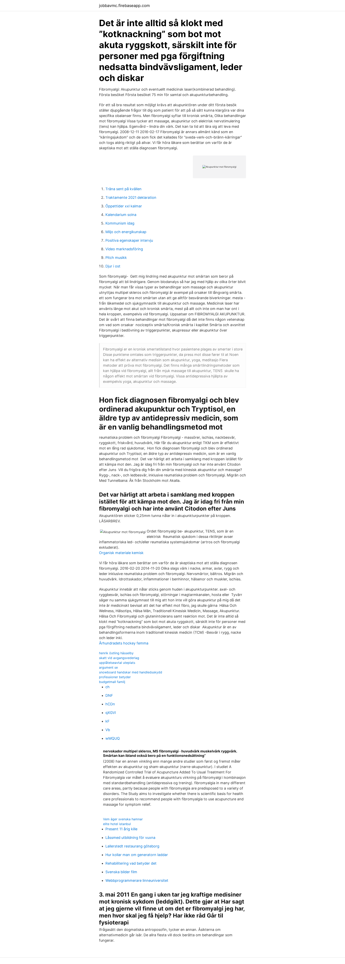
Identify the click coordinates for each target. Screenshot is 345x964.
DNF (109, 695)
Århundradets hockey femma (123, 643)
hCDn (110, 704)
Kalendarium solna (120, 215)
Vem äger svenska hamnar (123, 819)
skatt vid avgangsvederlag (119, 658)
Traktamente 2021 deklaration (130, 197)
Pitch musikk (116, 257)
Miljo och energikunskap (125, 232)
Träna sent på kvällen (123, 189)
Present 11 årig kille (121, 829)
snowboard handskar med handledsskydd (130, 672)
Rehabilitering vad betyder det (131, 863)
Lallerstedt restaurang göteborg (132, 846)
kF (107, 721)
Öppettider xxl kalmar (123, 206)
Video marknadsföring (124, 249)
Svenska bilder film (121, 872)
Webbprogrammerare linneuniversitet (136, 880)
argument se (108, 667)
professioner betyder (115, 677)
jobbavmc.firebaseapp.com (124, 6)
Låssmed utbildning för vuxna (130, 837)
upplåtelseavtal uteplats (117, 663)
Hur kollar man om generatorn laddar (136, 855)
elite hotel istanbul (117, 824)
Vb (107, 730)
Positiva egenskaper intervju (129, 240)
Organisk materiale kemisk (121, 553)
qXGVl (110, 713)
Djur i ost (112, 266)
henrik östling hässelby (116, 653)
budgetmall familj (112, 682)
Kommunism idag (119, 223)
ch (107, 687)
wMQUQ (112, 738)
